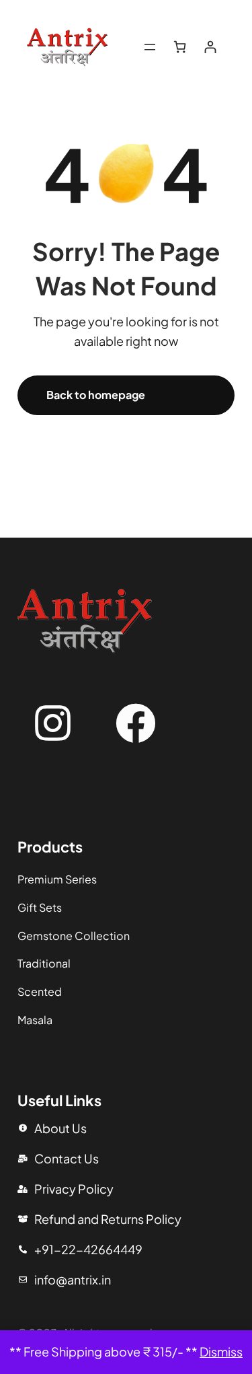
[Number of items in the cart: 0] (180, 47)
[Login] (210, 47)
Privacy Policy (74, 1188)
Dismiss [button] (221, 1351)
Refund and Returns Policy (107, 1219)
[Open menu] (150, 47)
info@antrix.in (72, 1279)
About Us (60, 1128)
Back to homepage (95, 395)
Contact (58, 1158)
